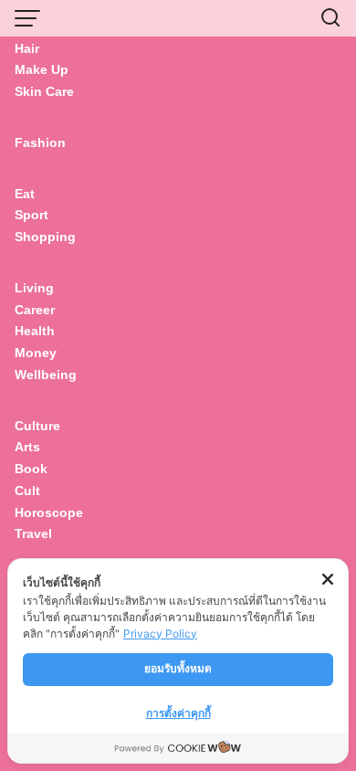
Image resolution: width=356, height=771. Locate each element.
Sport (31, 214)
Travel (33, 533)
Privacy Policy (160, 633)
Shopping (45, 236)
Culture (37, 425)
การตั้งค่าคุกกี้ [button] (178, 713)
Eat (25, 193)
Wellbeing (47, 374)
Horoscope (49, 512)
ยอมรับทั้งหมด (178, 668)
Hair (27, 48)
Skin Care (44, 91)
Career (35, 309)
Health (35, 330)
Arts (27, 446)
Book (31, 468)
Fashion (40, 142)
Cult (29, 490)
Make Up (41, 69)
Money (36, 352)
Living (34, 287)
